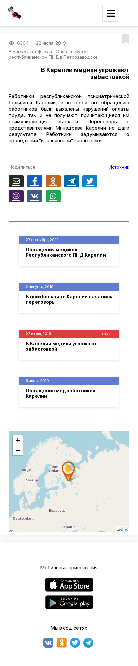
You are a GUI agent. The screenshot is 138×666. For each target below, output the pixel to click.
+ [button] (18, 440)
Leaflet (122, 529)
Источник (119, 167)
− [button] (18, 450)
